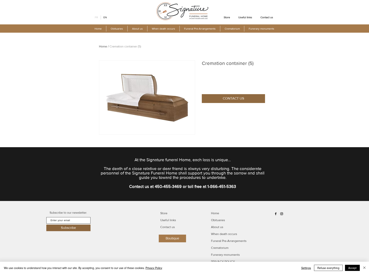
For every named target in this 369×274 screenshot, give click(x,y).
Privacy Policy (153, 268)
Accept (352, 268)
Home (103, 46)
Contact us (167, 227)
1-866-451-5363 (221, 186)
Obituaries (218, 220)
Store (163, 213)
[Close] (364, 268)
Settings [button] (306, 268)
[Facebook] (276, 214)
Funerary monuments (225, 254)
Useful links (168, 220)
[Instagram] (281, 214)
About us (217, 227)
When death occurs (224, 234)
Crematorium (220, 247)
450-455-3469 (168, 186)
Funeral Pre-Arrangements (228, 240)
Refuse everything (328, 268)
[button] (137, 29)
